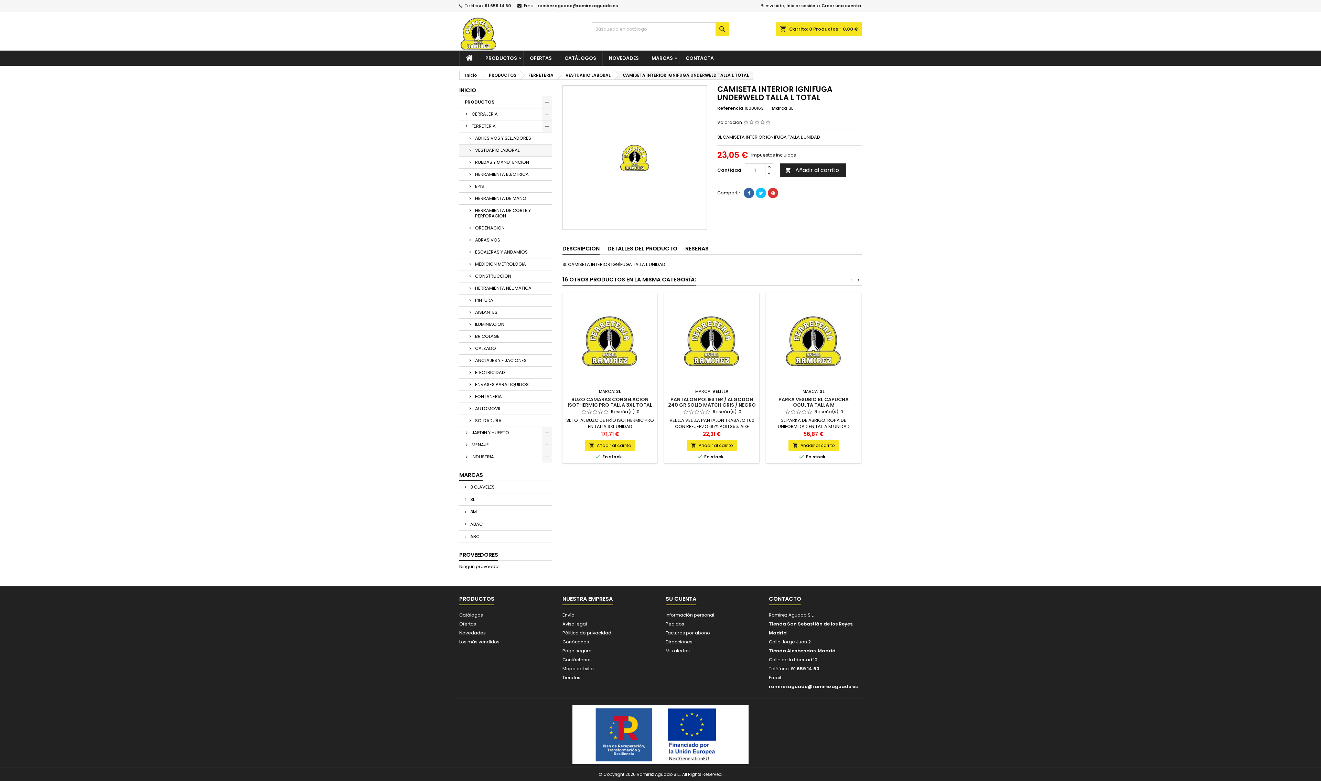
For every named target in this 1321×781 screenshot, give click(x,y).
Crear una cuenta (841, 6)
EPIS (479, 186)
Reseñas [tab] (697, 249)
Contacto (785, 599)
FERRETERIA (484, 126)
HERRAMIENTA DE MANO (500, 198)
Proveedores (478, 555)
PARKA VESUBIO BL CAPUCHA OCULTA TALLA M (813, 402)
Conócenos (575, 642)
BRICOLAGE (487, 336)
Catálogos (580, 58)
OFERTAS (541, 58)
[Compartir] (749, 193)
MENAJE (480, 444)
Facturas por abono (688, 633)
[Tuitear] (761, 193)
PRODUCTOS (501, 58)
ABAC (476, 524)
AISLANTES (486, 312)
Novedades (472, 633)
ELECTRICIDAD (490, 372)
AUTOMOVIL (488, 408)
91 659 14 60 (498, 6)
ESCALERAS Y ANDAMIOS (501, 252)
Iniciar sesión (800, 6)
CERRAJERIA (485, 114)
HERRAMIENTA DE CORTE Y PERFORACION (503, 213)
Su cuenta (681, 599)
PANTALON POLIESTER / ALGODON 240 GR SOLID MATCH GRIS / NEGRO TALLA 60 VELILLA (712, 405)
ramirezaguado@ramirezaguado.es (578, 6)
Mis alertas (678, 651)
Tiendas (571, 677)
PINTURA (484, 300)
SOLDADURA (488, 420)
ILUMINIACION (489, 324)
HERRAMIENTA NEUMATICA (503, 288)
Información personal (690, 615)
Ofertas (467, 624)
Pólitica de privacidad (586, 633)
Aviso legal (574, 624)
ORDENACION (490, 228)
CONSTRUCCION (493, 276)
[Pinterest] (773, 193)
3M (473, 512)
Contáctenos (577, 659)
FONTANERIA (488, 396)
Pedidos (675, 624)
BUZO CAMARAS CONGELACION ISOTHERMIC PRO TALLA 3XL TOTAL (610, 402)
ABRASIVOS (487, 240)
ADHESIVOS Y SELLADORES (503, 138)
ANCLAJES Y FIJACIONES (501, 360)
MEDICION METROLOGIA (500, 264)
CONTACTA (700, 58)
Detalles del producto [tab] (642, 249)
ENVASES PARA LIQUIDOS (502, 384)
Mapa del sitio (578, 668)
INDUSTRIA (483, 456)
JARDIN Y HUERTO (490, 432)
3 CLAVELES (482, 487)
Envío (568, 615)
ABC (474, 536)
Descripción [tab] (581, 249)
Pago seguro (577, 651)
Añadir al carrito (812, 170)
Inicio (467, 90)
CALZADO (485, 348)
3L (472, 499)
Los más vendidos (479, 642)
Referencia (730, 108)
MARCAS (662, 58)
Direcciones (679, 642)
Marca (779, 108)
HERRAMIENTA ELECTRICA (502, 174)
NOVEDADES (624, 58)
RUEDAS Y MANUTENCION (502, 162)
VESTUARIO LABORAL (497, 150)
